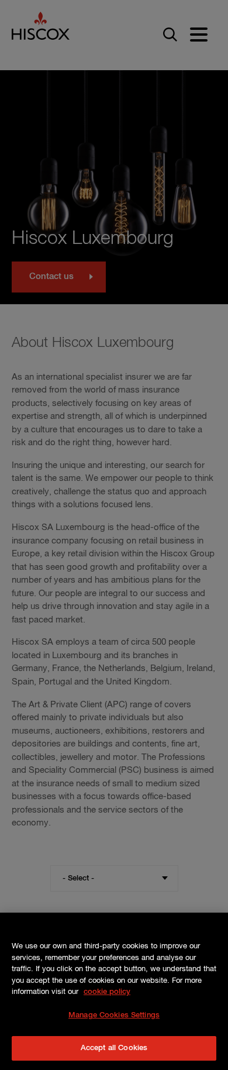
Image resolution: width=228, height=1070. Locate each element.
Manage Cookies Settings (114, 1015)
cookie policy (107, 992)
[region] (114, 991)
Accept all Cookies (114, 1048)
